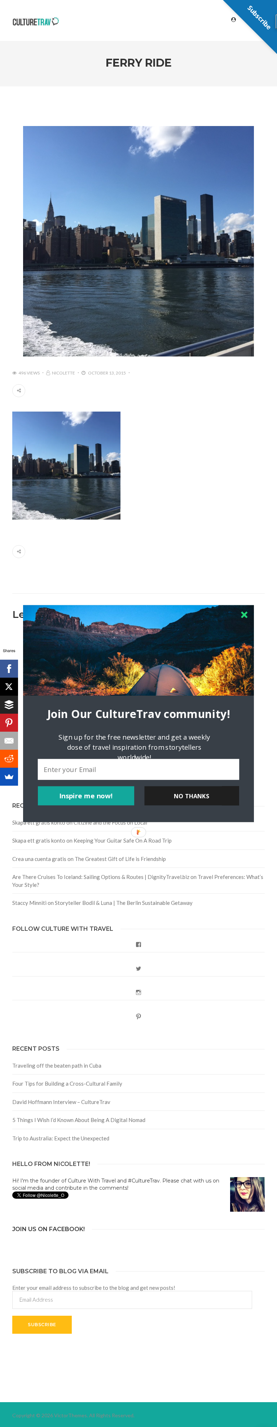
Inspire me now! (86, 795)
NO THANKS (191, 796)
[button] (138, 713)
